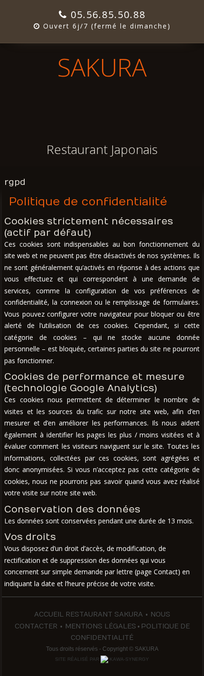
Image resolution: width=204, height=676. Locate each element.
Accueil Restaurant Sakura (88, 614)
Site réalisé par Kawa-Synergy (102, 659)
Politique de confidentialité (88, 201)
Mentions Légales (100, 626)
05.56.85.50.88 (106, 14)
